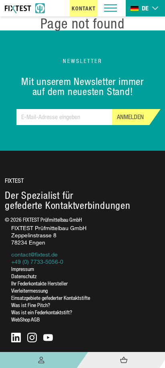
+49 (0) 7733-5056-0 (37, 261)
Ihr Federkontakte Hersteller (39, 283)
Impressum (22, 268)
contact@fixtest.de (34, 254)
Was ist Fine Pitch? (30, 304)
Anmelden (130, 117)
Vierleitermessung (29, 290)
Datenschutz (23, 276)
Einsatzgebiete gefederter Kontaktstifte (50, 297)
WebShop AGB (25, 319)
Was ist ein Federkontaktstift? (41, 312)
